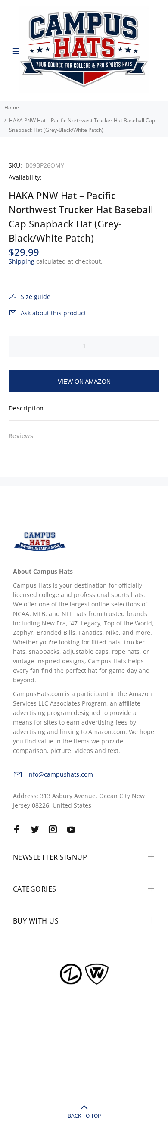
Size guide (35, 296)
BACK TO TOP (84, 1115)
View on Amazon (84, 381)
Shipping (21, 261)
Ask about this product (53, 313)
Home (11, 107)
